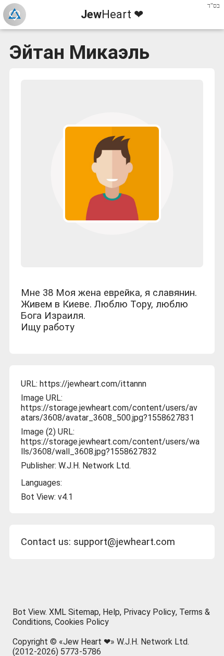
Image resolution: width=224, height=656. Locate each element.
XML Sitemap (74, 612)
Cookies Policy (82, 622)
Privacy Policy (149, 612)
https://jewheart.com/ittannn (93, 384)
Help (111, 612)
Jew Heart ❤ (86, 642)
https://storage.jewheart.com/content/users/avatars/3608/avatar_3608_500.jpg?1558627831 (109, 413)
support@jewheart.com (124, 542)
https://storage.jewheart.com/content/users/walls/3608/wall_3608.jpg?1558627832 (110, 446)
